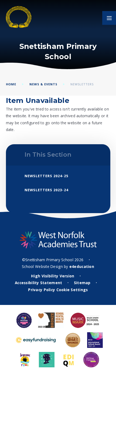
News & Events (43, 84)
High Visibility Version (52, 275)
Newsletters (82, 84)
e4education (81, 266)
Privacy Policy (41, 289)
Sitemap (82, 282)
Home (11, 84)
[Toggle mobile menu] (109, 18)
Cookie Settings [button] (72, 289)
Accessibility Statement (38, 282)
